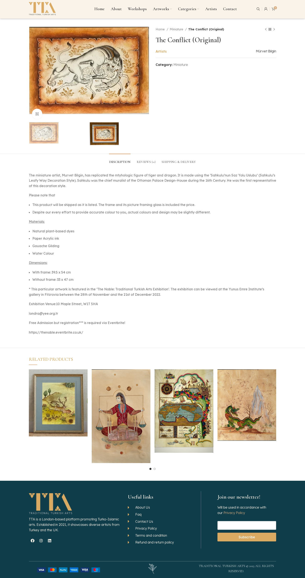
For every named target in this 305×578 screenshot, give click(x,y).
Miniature (177, 29)
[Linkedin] (49, 540)
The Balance (121, 410)
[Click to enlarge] (37, 114)
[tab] (120, 160)
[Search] (258, 9)
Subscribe (247, 537)
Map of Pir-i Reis (184, 405)
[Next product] (274, 29)
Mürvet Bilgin (266, 51)
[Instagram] (41, 540)
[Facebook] (32, 540)
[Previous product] (266, 29)
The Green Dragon (247, 399)
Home (161, 29)
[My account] (266, 9)
